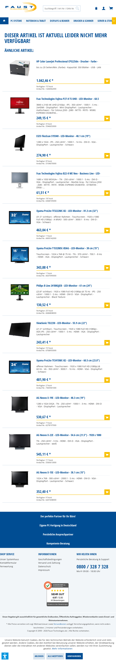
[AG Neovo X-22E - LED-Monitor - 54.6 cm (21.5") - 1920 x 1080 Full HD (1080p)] (19, 442)
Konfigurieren (74, 656)
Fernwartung (6, 566)
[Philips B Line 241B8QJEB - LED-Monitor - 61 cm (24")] (19, 292)
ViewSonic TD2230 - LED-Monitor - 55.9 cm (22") (61, 323)
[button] (5, 656)
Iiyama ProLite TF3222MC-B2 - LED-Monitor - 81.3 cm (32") (67, 211)
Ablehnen (39, 656)
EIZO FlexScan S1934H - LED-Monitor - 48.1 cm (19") (63, 136)
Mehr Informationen (62, 648)
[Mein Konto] (104, 8)
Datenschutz (44, 566)
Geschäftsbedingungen (50, 559)
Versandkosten (60, 624)
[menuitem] (62, 8)
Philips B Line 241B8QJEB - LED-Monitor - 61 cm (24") (64, 285)
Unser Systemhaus (9, 559)
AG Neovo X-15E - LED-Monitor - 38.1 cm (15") (60, 472)
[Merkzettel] (96, 8)
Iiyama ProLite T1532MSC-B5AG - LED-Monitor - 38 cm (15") (67, 248)
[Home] (4, 20)
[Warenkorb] (111, 8)
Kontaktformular (8, 562)
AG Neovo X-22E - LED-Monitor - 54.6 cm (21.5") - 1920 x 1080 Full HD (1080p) (68, 435)
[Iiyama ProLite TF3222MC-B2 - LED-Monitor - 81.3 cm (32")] (19, 218)
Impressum (44, 570)
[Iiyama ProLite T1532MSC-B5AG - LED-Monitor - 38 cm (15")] (19, 255)
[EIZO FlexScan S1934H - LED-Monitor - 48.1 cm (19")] (19, 143)
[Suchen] (77, 8)
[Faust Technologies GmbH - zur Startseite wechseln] (21, 7)
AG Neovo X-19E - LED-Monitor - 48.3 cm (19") (60, 398)
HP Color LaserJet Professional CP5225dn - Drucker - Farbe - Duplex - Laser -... (67, 62)
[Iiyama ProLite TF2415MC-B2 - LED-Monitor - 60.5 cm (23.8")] (19, 367)
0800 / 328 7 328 (92, 566)
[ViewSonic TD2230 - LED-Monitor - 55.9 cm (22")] (19, 330)
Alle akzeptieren (55, 656)
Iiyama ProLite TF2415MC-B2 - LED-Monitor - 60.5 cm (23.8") (68, 360)
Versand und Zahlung (49, 562)
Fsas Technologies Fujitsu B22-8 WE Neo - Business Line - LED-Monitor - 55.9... (68, 174)
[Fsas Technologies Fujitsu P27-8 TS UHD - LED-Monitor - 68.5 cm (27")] (19, 105)
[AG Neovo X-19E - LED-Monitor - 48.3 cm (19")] (19, 404)
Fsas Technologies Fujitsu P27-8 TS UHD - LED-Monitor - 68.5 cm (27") (67, 99)
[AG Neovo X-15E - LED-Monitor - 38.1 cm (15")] (19, 479)
